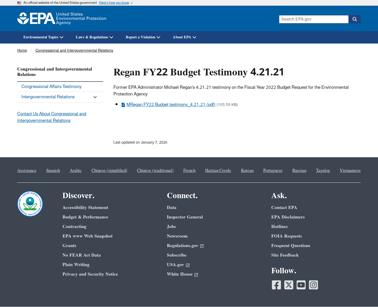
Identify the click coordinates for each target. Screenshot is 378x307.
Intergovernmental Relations (48, 97)
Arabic (76, 170)
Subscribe (176, 255)
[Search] (354, 19)
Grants (69, 245)
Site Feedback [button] (285, 255)
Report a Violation (140, 37)
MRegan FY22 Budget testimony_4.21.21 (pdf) (171, 104)
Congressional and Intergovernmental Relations (74, 50)
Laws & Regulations (92, 37)
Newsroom (177, 236)
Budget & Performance (85, 217)
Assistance (27, 170)
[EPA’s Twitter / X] (289, 285)
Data (171, 207)
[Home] (61, 18)
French (189, 170)
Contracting (74, 226)
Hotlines (279, 226)
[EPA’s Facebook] (276, 285)
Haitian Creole (218, 170)
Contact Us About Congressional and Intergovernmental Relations (51, 117)
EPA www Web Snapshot (87, 236)
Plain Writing (75, 264)
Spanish (53, 170)
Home (22, 50)
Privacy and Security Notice (90, 274)
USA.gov (175, 264)
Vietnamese (350, 170)
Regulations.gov (182, 245)
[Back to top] (364, 293)
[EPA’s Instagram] (313, 285)
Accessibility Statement (85, 207)
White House (180, 274)
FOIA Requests (286, 236)
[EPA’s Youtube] (301, 285)
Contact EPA (284, 207)
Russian (299, 170)
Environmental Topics (40, 37)
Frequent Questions (290, 245)
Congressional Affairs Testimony (51, 86)
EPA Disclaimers (288, 217)
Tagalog (323, 170)
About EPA (182, 37)
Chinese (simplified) (109, 170)
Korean (247, 170)
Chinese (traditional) (155, 170)
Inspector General (185, 217)
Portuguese (273, 170)
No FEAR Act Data (81, 255)
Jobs (171, 226)
